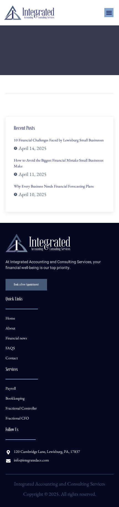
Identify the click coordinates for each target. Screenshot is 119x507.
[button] (108, 12)
